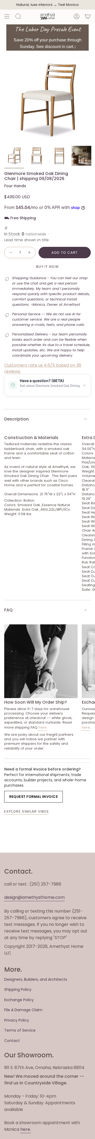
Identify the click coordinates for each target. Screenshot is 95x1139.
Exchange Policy (19, 999)
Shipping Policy (17, 989)
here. (25, 1129)
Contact (12, 1040)
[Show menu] (7, 16)
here (43, 727)
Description (16, 419)
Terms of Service (20, 1030)
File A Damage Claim (23, 1010)
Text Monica (68, 5)
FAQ (8, 610)
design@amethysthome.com (34, 897)
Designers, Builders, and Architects (35, 979)
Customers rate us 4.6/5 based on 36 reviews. (42, 368)
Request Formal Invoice (33, 796)
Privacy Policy (16, 1020)
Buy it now (47, 266)
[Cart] (87, 16)
